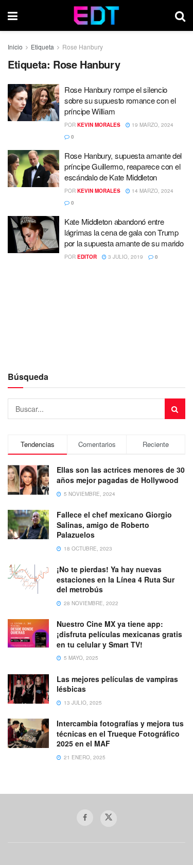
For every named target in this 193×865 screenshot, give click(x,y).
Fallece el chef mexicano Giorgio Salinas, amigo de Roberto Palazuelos (114, 524)
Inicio (15, 46)
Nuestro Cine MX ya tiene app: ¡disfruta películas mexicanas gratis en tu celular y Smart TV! (119, 634)
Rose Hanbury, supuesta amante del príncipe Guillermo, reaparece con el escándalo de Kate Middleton (123, 166)
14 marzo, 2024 (151, 190)
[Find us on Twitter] (108, 818)
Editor (87, 256)
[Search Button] (180, 15)
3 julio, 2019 (125, 256)
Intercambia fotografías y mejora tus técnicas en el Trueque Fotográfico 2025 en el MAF (120, 733)
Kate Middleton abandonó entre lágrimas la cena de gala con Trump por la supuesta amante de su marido (124, 232)
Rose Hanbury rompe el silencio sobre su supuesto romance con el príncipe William (120, 100)
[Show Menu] (12, 15)
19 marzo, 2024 (151, 124)
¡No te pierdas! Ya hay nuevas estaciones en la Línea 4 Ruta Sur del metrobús (115, 579)
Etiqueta (42, 46)
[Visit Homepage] (96, 15)
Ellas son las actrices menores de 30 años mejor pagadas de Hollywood (121, 474)
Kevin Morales (98, 124)
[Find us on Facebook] (85, 817)
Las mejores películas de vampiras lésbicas (117, 684)
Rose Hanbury (82, 46)
